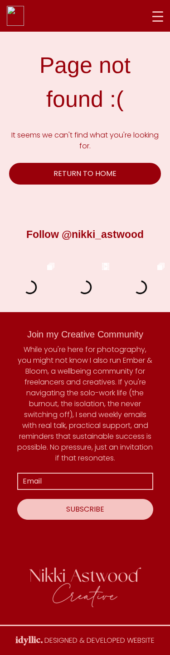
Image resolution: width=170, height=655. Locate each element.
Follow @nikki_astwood (85, 234)
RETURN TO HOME (85, 173)
